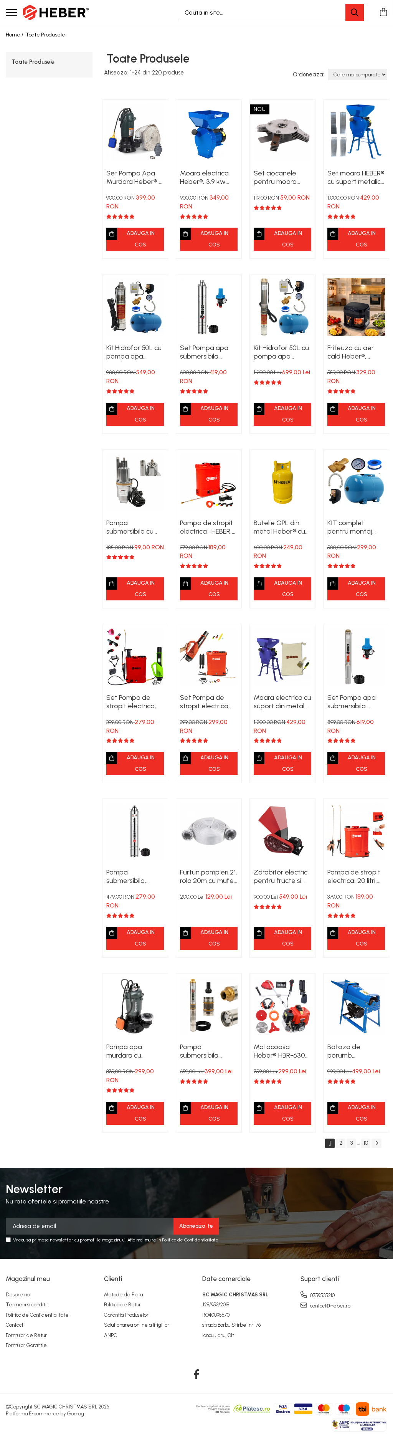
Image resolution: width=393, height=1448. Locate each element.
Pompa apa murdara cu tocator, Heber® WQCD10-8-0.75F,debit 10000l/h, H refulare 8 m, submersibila (131, 1051)
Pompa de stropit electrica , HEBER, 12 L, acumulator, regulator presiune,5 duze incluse (206, 527)
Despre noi (18, 1295)
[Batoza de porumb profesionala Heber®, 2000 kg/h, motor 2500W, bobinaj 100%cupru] (356, 1006)
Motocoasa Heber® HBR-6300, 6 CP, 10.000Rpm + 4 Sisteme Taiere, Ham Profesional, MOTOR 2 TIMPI (282, 1051)
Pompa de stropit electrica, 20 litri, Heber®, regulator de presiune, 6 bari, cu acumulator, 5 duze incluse (354, 876)
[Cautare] (354, 12)
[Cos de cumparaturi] (383, 12)
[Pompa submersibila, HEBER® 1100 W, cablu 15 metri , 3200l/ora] (135, 831)
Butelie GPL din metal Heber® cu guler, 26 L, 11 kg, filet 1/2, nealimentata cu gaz (279, 527)
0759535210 (322, 1295)
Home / (15, 34)
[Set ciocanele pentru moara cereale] (282, 132)
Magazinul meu (28, 1279)
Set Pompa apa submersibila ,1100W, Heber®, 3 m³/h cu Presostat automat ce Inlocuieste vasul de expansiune (207, 352)
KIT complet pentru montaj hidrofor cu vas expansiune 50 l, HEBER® (352, 527)
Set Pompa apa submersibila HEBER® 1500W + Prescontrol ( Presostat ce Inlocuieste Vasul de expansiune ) (353, 701)
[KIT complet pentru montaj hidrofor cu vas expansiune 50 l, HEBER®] (356, 482)
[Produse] (11, 13)
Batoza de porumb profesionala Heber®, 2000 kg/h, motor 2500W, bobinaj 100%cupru (351, 1051)
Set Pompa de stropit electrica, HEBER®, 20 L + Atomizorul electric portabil (209, 701)
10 (365, 1143)
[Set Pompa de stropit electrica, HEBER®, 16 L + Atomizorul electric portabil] (135, 657)
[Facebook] (196, 1375)
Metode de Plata (123, 1295)
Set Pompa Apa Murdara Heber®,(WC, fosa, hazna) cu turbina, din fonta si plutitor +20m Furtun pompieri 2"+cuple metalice (134, 177)
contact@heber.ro (329, 1306)
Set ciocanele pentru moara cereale (275, 177)
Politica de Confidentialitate (190, 1240)
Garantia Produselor (126, 1315)
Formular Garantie (26, 1345)
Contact (14, 1325)
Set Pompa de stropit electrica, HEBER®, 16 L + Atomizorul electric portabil (135, 701)
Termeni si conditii (27, 1304)
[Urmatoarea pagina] (376, 1143)
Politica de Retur (122, 1304)
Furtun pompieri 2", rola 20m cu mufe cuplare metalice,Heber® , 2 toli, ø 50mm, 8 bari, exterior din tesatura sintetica (208, 876)
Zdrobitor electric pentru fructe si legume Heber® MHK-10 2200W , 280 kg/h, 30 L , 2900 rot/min (280, 876)
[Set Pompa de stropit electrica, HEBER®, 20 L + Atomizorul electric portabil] (209, 657)
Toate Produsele (45, 34)
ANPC (110, 1335)
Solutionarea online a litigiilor (136, 1325)
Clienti (113, 1279)
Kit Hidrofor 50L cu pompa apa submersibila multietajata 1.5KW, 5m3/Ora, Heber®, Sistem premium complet (282, 352)
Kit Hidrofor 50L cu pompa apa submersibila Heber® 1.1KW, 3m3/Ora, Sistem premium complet (134, 352)
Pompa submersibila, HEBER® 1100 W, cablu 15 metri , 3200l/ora (128, 876)
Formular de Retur (26, 1335)
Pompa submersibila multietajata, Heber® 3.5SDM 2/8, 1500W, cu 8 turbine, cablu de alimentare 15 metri (206, 1051)
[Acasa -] (56, 12)
